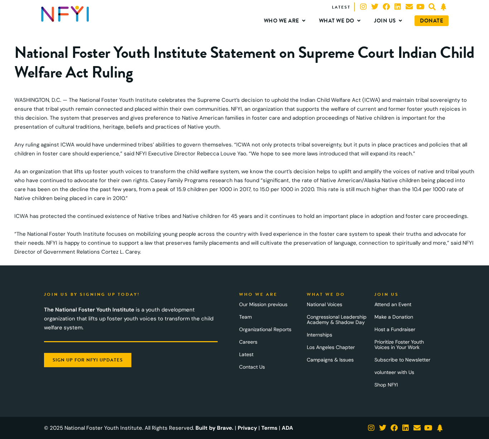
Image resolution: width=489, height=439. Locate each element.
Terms (269, 427)
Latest (246, 354)
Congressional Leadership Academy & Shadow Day (337, 319)
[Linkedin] (398, 7)
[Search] (432, 7)
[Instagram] (363, 7)
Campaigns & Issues (330, 359)
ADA (287, 427)
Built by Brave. (214, 427)
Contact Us (252, 367)
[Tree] (444, 7)
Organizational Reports (265, 329)
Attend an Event (392, 304)
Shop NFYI (386, 384)
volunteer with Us (394, 372)
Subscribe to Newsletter (402, 359)
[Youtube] (421, 7)
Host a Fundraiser (394, 329)
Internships (319, 334)
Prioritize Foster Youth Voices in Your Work (399, 344)
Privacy (247, 427)
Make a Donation (393, 317)
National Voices (324, 304)
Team (245, 317)
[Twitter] (375, 7)
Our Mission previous (263, 304)
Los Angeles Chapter (331, 347)
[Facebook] (386, 7)
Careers (248, 342)
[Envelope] (409, 7)
